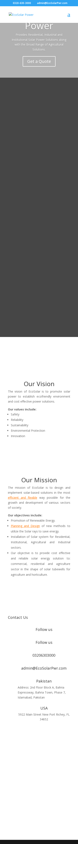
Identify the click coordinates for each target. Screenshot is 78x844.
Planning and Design (25, 526)
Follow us (44, 629)
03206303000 (43, 655)
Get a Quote (39, 61)
